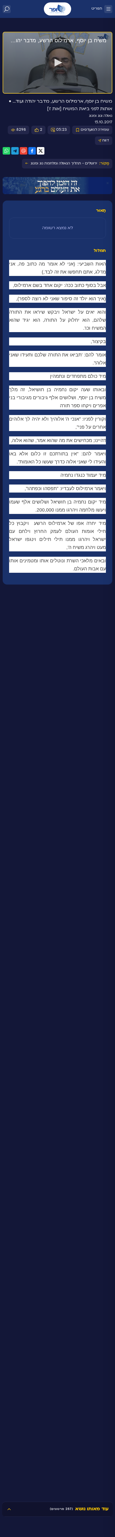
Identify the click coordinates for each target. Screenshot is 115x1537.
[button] (57, 62)
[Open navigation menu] (108, 9)
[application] (57, 62)
